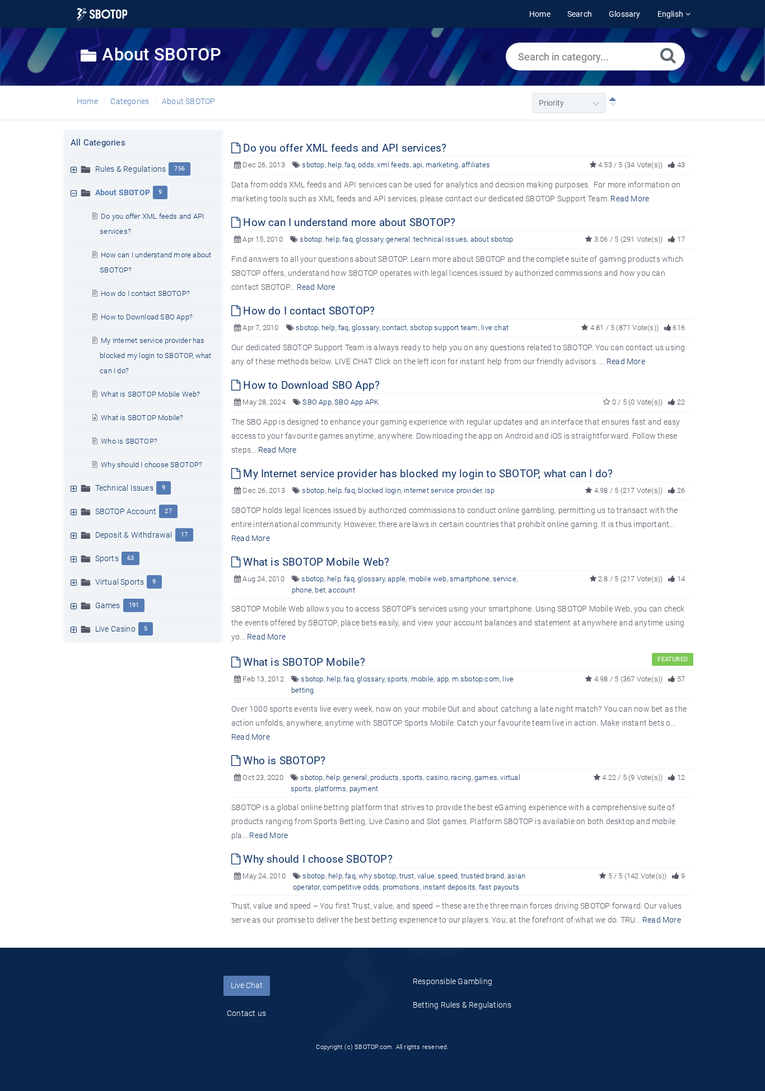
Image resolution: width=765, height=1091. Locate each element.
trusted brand (483, 876)
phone (302, 590)
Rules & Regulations (130, 168)
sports (397, 679)
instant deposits (449, 887)
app (443, 679)
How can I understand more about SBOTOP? (347, 222)
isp (490, 490)
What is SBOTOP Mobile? (142, 417)
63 (130, 558)
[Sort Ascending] (610, 102)
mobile (422, 679)
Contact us (246, 1013)
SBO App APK (356, 402)
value (426, 876)
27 (168, 511)
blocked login (379, 490)
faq (349, 165)
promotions (401, 887)
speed (447, 876)
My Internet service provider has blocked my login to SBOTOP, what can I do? (155, 355)
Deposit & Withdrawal (133, 534)
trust (406, 876)
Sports (107, 558)
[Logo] (102, 14)
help (335, 165)
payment (363, 788)
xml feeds (393, 165)
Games (107, 605)
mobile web (428, 579)
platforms (331, 788)
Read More (629, 198)
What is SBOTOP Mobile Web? (150, 394)
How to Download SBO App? (147, 317)
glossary (369, 239)
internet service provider (443, 490)
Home (87, 101)
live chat (495, 327)
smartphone (469, 579)
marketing (442, 165)
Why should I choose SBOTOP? (151, 464)
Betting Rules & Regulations (462, 1004)
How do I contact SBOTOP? (145, 293)
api (418, 165)
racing (461, 777)
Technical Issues (124, 487)
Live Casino (115, 628)
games (485, 777)
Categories (129, 101)
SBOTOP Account (126, 511)
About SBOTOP (188, 101)
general (398, 239)
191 (134, 605)
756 (179, 168)
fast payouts (499, 887)
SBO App (316, 402)
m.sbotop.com (476, 679)
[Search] (668, 55)
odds (366, 165)
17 (184, 534)
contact (394, 327)
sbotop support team (444, 327)
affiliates (475, 165)
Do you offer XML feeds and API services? (343, 148)
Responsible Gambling (452, 981)
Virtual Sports (119, 581)
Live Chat (247, 985)
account (341, 590)
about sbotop (491, 239)
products (384, 777)
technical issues (440, 239)
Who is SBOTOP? (129, 441)
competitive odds (351, 887)
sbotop (313, 165)
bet (320, 590)
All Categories (98, 143)
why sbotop (377, 876)
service (504, 579)
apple (396, 579)
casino (437, 777)
